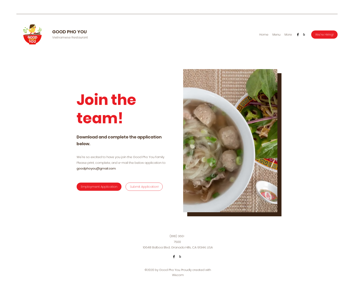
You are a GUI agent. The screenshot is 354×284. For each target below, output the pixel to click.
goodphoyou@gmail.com (96, 168)
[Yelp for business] (304, 35)
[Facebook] (298, 35)
